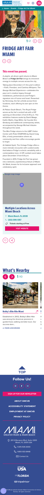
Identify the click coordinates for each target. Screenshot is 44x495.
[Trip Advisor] (22, 481)
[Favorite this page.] (4, 61)
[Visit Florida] (22, 475)
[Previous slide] (5, 276)
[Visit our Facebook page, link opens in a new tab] (21, 386)
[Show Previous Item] (35, 41)
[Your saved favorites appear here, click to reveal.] (28, 3)
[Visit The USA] (21, 468)
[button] (36, 284)
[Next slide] (12, 276)
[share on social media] (9, 61)
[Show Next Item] (40, 41)
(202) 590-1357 (14, 219)
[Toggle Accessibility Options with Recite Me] (33, 3)
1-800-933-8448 (23, 451)
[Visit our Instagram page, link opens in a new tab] (15, 386)
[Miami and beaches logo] (22, 431)
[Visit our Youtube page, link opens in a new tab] (27, 386)
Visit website (22, 228)
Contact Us (23, 456)
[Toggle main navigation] (39, 3)
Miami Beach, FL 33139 (18, 216)
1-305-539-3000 (23, 447)
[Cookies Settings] (3, 491)
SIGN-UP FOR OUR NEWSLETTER (22, 394)
